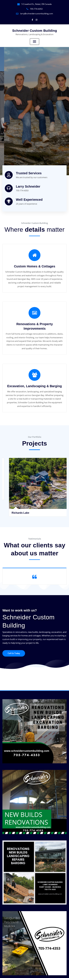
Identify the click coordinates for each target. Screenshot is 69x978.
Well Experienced (29, 199)
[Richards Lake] (35, 499)
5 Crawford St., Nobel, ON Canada (37, 4)
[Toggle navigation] (34, 41)
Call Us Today (14, 653)
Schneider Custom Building (34, 30)
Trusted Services (29, 173)
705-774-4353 (36, 9)
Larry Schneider (28, 186)
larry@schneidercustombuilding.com (36, 13)
